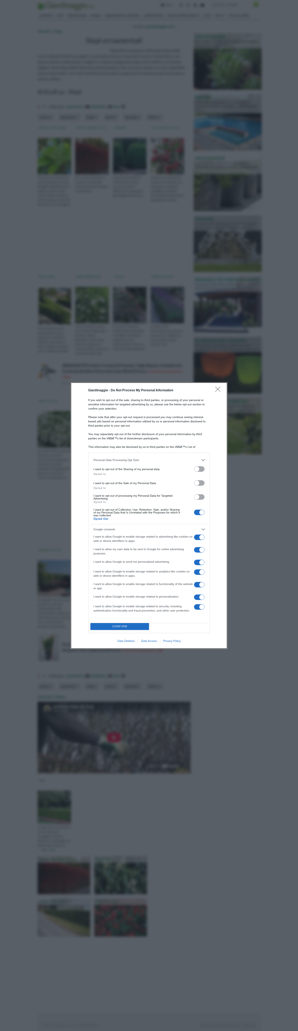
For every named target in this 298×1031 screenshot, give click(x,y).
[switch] (199, 469)
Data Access (149, 641)
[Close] (219, 390)
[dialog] (149, 516)
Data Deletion (126, 641)
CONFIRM (119, 626)
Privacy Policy (172, 641)
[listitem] (149, 460)
